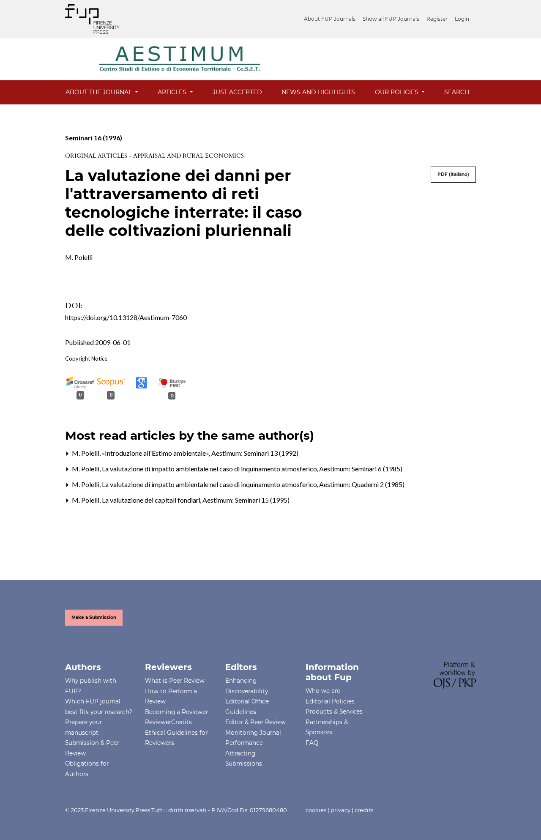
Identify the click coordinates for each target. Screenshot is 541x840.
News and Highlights (318, 92)
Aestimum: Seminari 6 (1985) (360, 469)
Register (437, 19)
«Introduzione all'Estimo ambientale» (156, 453)
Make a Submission (93, 617)
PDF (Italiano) (453, 174)
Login (462, 19)
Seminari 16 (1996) (93, 138)
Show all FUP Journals (391, 19)
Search (456, 92)
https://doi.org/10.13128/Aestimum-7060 (126, 317)
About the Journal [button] (100, 92)
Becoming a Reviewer (176, 712)
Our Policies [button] (397, 92)
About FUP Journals (329, 19)
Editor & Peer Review (255, 722)
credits (364, 810)
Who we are (323, 690)
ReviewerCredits (168, 722)
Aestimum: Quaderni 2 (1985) (361, 484)
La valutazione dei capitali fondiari (152, 500)
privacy (340, 810)
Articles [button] (173, 92)
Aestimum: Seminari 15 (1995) (246, 500)
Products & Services (334, 711)
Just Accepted (237, 92)
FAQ (312, 742)
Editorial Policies (330, 701)
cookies (316, 810)
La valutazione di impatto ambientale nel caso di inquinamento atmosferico (210, 469)
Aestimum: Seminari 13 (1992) (254, 453)
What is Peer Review (175, 680)
